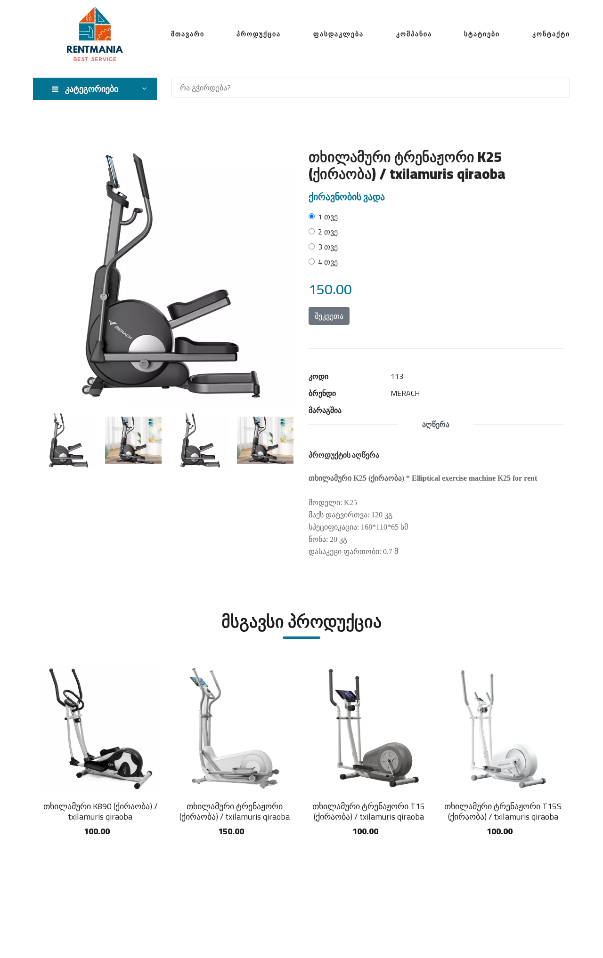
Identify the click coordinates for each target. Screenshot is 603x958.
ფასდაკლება (338, 34)
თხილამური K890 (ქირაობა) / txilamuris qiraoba (100, 811)
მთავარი (187, 34)
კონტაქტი (551, 34)
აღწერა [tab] (435, 424)
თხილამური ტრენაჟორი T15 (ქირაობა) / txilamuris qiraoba (368, 811)
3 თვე (328, 246)
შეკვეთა (329, 316)
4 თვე (328, 261)
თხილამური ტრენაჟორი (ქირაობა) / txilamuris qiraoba (234, 811)
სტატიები (482, 34)
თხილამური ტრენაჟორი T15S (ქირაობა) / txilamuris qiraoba (503, 811)
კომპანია (414, 34)
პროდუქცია (258, 34)
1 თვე (328, 216)
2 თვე (328, 231)
